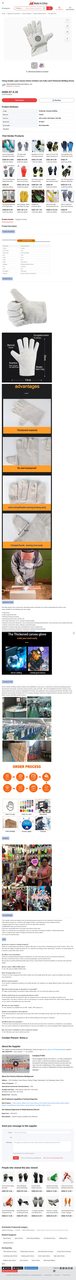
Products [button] (18, 8)
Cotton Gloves (16, 1103)
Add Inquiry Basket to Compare (38, 71)
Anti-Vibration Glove (49, 1238)
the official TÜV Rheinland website (55, 1049)
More (3, 1264)
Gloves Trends (36, 1260)
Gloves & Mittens (27, 13)
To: (11, 1137)
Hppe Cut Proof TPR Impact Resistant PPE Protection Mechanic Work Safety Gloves (52, 155)
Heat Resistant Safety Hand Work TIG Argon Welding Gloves (23, 206)
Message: (9, 1142)
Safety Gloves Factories (27, 1251)
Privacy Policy (66, 1275)
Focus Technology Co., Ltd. (25, 1275)
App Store (6, 1268)
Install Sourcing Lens (11, 1271)
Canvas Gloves (29, 1105)
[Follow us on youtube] (69, 1268)
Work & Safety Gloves (40, 13)
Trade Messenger (31, 1268)
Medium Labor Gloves (9, 1260)
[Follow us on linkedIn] (54, 1271)
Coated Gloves (11, 1105)
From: (10, 1132)
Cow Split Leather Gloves (43, 1105)
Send (15, 1158)
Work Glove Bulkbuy (49, 1260)
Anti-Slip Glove (52, 13)
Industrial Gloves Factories (45, 1251)
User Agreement (48, 1275)
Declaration (57, 1275)
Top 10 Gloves (24, 1260)
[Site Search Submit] (49, 8)
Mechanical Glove (8, 1243)
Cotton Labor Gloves (44, 1256)
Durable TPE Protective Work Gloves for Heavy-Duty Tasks (38, 206)
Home (3, 13)
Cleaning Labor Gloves (27, 1256)
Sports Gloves (19, 1238)
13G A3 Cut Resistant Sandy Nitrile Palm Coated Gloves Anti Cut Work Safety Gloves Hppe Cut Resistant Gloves (8, 180)
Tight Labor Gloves (59, 1256)
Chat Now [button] (57, 100)
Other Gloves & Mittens (33, 1238)
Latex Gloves (20, 1105)
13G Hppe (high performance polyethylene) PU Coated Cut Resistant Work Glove (23, 155)
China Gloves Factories (9, 1251)
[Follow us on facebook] (61, 1268)
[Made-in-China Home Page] (38, 3)
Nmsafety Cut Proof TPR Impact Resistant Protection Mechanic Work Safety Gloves (38, 155)
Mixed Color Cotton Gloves (30, 1103)
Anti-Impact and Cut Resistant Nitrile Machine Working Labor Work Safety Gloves (37, 180)
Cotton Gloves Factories (64, 1251)
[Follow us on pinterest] (72, 1268)
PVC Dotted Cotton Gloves (47, 1103)
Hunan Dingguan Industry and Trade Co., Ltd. (19, 84)
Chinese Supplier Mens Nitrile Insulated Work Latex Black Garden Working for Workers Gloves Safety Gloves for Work (52, 180)
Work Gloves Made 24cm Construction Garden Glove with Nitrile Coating (22, 180)
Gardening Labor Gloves (10, 1256)
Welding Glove (63, 1238)
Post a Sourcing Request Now (53, 1158)
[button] (3, 3)
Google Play (17, 1268)
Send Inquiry (19, 100)
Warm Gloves (7, 1238)
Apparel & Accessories (13, 13)
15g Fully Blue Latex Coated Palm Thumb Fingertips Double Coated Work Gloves (67, 155)
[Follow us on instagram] (66, 1268)
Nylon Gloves (60, 1103)
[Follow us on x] (64, 1268)
